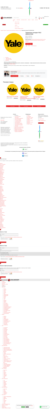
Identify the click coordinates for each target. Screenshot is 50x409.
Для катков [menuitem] (3, 394)
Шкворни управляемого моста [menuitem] (7, 354)
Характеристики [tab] (8, 58)
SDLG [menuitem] (4, 376)
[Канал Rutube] (30, 8)
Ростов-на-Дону (2, 215)
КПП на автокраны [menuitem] (6, 341)
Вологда (1, 175)
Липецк (1, 193)
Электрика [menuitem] (5, 363)
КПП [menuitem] (2, 325)
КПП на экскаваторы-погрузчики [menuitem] (6, 344)
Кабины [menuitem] (3, 314)
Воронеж (1, 176)
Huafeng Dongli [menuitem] (6, 294)
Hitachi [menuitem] (5, 385)
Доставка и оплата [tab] (9, 59)
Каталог (5, 30)
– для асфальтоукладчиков (19, 118)
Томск (1, 222)
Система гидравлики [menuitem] (7, 365)
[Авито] (29, 8)
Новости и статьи (30, 120)
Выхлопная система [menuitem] (7, 348)
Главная (2, 30)
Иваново (1, 180)
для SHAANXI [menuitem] (6, 335)
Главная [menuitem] (3, 281)
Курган (1, 191)
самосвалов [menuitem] (5, 323)
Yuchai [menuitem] (4, 298)
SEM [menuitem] (4, 377)
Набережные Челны (3, 200)
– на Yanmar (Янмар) (18, 120)
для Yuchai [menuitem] (5, 336)
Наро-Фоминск (2, 201)
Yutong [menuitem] (5, 291)
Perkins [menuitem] (5, 290)
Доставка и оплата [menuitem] (5, 284)
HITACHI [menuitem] (5, 296)
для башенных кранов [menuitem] (7, 307)
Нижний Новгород (3, 205)
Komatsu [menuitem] (5, 317)
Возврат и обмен (17, 23)
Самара (1, 217)
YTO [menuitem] (4, 299)
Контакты (28, 121)
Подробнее (31, 405)
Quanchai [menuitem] (5, 300)
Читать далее (12, 106)
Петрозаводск (2, 212)
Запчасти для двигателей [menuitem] (7, 349)
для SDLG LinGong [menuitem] (6, 334)
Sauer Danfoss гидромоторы (19, 126)
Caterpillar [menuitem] (5, 384)
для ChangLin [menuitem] (6, 329)
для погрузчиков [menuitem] (6, 313)
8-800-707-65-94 (4, 7)
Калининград (2, 184)
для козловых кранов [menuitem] (7, 310)
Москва (1, 163)
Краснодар (1, 189)
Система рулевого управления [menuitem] (6, 367)
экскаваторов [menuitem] (6, 324)
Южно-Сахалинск (2, 227)
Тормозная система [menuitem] (7, 347)
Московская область (3, 197)
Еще (13, 20)
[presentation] (24, 109)
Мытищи (1, 199)
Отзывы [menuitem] (3, 285)
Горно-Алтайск (2, 177)
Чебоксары (1, 226)
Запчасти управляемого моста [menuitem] (7, 362)
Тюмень (1, 223)
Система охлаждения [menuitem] (7, 358)
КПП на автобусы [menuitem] (6, 340)
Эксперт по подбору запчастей (19, 28)
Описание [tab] (6, 57)
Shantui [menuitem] (5, 401)
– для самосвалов (17, 122)
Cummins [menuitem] (5, 289)
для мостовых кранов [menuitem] (7, 312)
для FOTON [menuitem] (5, 330)
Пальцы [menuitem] (5, 353)
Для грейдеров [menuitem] (4, 368)
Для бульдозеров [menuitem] (4, 387)
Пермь (1, 210)
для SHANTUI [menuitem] (6, 327)
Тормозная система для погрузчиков (31, 40)
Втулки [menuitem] (5, 352)
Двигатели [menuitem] (5, 370)
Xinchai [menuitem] (5, 302)
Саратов (1, 218)
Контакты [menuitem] (3, 283)
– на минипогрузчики (18, 121)
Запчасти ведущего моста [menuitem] (8, 360)
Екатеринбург (2, 179)
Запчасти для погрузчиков (11, 30)
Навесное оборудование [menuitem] (7, 396)
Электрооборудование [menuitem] (7, 364)
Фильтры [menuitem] (5, 383)
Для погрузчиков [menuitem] (4, 345)
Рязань (1, 216)
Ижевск (1, 181)
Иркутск (1, 182)
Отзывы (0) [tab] (7, 60)
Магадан (1, 194)
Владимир (1, 173)
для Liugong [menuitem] (5, 333)
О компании (29, 116)
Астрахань (1, 166)
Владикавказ (2, 172)
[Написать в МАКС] (38, 131)
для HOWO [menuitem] (5, 332)
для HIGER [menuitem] (5, 331)
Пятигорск (1, 214)
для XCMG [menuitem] (5, 328)
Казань (1, 183)
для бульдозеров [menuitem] (6, 308)
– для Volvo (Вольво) (18, 119)
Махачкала (1, 196)
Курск (1, 192)
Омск (1, 206)
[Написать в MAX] (28, 8)
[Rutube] (40, 131)
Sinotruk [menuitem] (5, 292)
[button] (34, 45)
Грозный (1, 178)
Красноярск (2, 190)
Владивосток (2, 171)
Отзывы (28, 115)
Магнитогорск (2, 195)
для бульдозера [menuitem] (6, 319)
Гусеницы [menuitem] (5, 393)
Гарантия (16, 25)
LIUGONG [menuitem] (5, 375)
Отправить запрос (12, 63)
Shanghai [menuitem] (5, 301)
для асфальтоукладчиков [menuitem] (7, 306)
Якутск (1, 228)
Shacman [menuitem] (5, 316)
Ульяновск (1, 225)
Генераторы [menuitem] (5, 392)
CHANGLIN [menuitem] (5, 374)
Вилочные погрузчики (18, 128)
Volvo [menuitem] (4, 402)
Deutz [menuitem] (4, 293)
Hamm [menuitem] (4, 403)
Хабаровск (1, 224)
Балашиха (1, 167)
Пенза (1, 211)
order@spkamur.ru (31, 0)
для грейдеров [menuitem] (6, 309)
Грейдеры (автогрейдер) (18, 129)
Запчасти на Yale (18, 30)
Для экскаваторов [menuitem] (5, 378)
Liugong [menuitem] (5, 318)
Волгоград (1, 174)
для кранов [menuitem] (5, 311)
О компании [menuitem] (4, 282)
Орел (1, 209)
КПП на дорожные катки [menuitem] (7, 342)
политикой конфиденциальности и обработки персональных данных (14, 256)
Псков (1, 213)
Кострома (1, 188)
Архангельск (2, 165)
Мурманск (1, 198)
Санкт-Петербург (2, 164)
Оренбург (1, 208)
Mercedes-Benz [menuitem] (6, 295)
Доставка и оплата (30, 117)
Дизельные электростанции (19, 127)
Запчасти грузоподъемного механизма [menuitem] (7, 351)
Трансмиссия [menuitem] (6, 359)
